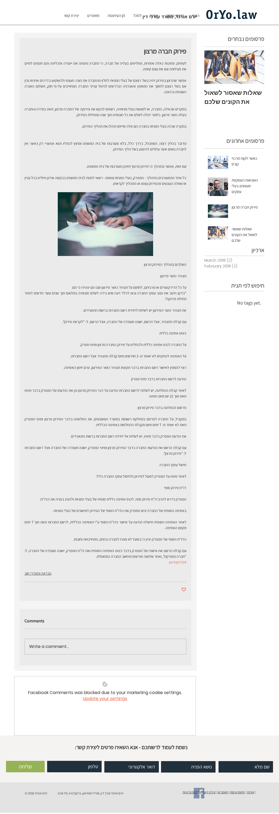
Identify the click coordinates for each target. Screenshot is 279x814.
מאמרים (223, 792)
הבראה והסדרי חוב (38, 573)
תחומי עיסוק (237, 792)
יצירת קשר (209, 792)
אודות (250, 792)
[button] (170, 16)
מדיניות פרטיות (192, 792)
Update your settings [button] (105, 698)
